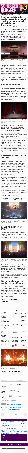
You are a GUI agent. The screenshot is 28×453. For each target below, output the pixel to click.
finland (16, 423)
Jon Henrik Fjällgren (19, 426)
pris (6, 407)
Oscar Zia (23, 431)
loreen (3, 407)
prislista (10, 407)
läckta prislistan (19, 406)
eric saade (10, 423)
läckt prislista (11, 406)
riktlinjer (9, 409)
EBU (10, 404)
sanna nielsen (15, 433)
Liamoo (3, 428)
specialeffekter (16, 409)
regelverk (3, 409)
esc (14, 423)
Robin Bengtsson (6, 433)
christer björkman (18, 421)
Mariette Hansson (18, 428)
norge (17, 431)
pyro (14, 407)
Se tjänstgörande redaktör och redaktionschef (13, 448)
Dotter (7, 423)
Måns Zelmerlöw (8, 431)
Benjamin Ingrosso (10, 421)
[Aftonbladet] (6, 1)
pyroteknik (19, 407)
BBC (7, 404)
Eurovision (4, 406)
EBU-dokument (16, 404)
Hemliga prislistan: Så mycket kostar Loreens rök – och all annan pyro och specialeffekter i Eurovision (13, 21)
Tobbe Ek (15, 27)
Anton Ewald (3, 421)
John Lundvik (12, 426)
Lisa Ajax (7, 428)
